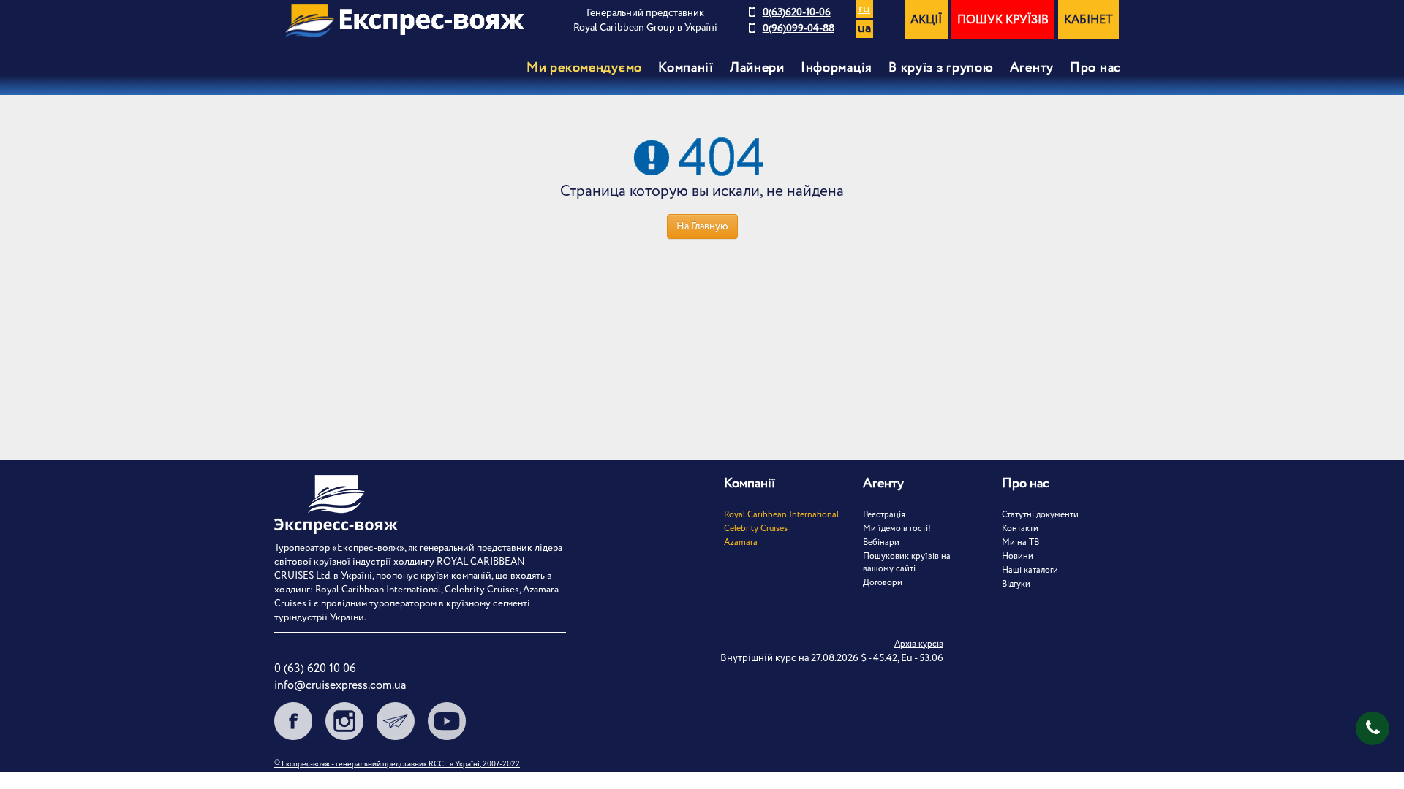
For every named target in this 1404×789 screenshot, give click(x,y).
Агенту (1032, 67)
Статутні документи (1040, 514)
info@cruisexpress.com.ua (340, 685)
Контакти (1020, 528)
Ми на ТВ (1020, 542)
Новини (1017, 556)
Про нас (1095, 67)
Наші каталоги (1030, 570)
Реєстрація (884, 514)
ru (864, 9)
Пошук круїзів (1003, 20)
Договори (882, 582)
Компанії (686, 67)
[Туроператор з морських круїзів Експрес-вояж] (404, 20)
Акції (926, 20)
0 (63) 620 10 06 (315, 668)
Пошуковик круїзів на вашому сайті (907, 562)
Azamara (741, 542)
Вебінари (881, 542)
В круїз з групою (941, 67)
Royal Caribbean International (781, 514)
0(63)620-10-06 (797, 12)
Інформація (836, 67)
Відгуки (1016, 584)
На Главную (702, 226)
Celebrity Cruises (756, 528)
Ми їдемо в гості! (897, 528)
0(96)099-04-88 (798, 28)
